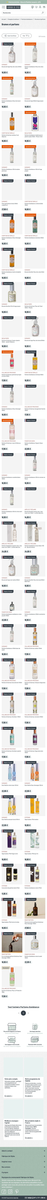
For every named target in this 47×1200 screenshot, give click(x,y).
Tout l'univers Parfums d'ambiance (23, 1007)
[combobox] (21, 13)
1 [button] (23, 1013)
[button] (19, 1013)
